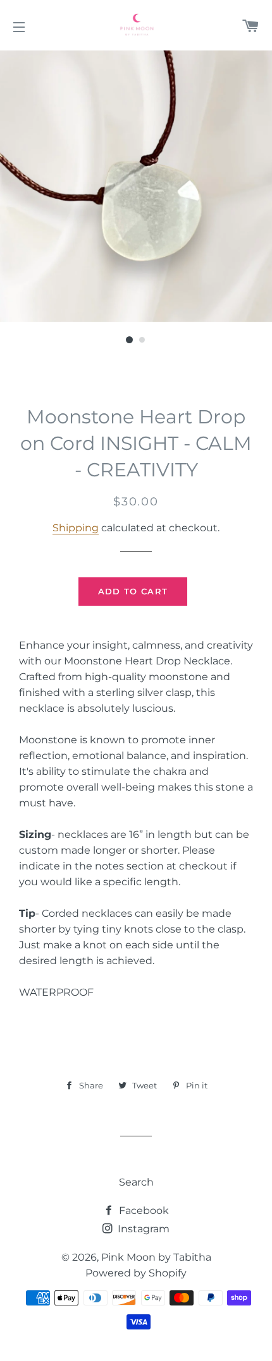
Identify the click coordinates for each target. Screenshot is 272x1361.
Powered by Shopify (136, 1273)
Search (136, 1182)
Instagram (142, 1229)
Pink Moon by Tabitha (156, 1257)
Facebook (142, 1211)
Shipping (76, 528)
